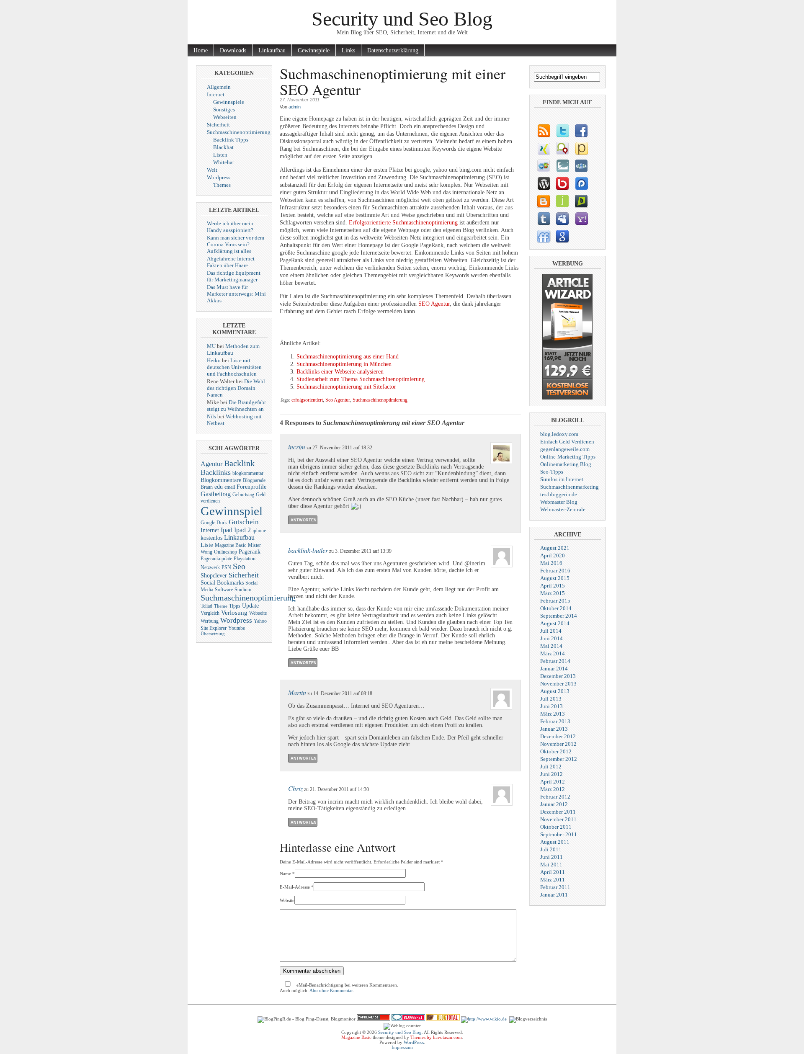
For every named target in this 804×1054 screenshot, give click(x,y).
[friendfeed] (543, 236)
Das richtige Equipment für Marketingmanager (233, 276)
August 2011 (555, 842)
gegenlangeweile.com (565, 449)
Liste (207, 544)
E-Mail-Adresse (295, 886)
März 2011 (552, 879)
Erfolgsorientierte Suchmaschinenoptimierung (403, 222)
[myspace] (562, 218)
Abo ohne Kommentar (331, 990)
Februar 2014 (555, 661)
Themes (222, 185)
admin (295, 106)
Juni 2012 (551, 774)
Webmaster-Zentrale (562, 509)
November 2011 (558, 819)
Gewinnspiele (314, 50)
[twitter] (562, 130)
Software (224, 590)
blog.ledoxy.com (559, 434)
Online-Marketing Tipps (567, 457)
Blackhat (223, 147)
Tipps (234, 606)
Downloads (233, 50)
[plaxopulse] (581, 183)
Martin (297, 692)
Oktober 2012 (556, 751)
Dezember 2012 (558, 736)
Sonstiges (224, 109)
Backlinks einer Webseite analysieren (340, 372)
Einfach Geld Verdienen (567, 441)
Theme (220, 606)
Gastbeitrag (216, 493)
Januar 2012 (554, 804)
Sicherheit (218, 124)
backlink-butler (308, 550)
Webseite (258, 613)
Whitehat (223, 162)
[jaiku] (562, 201)
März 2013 (552, 714)
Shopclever (214, 575)
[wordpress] (543, 183)
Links (348, 50)
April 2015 (552, 585)
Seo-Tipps (551, 472)
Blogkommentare (221, 480)
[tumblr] (543, 218)
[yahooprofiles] (581, 218)
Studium (242, 590)
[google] (562, 236)
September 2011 (558, 834)
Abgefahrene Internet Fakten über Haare (231, 261)
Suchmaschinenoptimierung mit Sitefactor (346, 387)
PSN (226, 567)
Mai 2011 (551, 864)
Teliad (206, 606)
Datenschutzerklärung (392, 50)
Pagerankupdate (216, 559)
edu (218, 487)
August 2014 (555, 623)
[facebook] (581, 130)
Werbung (210, 621)
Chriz (295, 788)
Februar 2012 (555, 797)
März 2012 (552, 789)
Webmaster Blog (558, 502)
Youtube (236, 628)
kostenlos (211, 538)
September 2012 (558, 759)
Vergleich (210, 613)
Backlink (239, 463)
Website (287, 900)
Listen (220, 155)
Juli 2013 (551, 699)
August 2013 (555, 691)
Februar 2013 (555, 721)
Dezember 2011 (558, 812)
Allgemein (219, 87)
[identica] (562, 148)
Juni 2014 (551, 638)
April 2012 (552, 781)
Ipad (226, 529)
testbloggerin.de (558, 494)
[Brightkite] (581, 201)
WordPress (414, 1042)
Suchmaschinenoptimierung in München (344, 364)
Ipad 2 (242, 529)
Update (250, 606)
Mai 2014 (551, 646)
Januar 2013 (554, 729)
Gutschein (244, 522)
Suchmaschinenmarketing (569, 487)
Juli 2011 (551, 849)
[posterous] (581, 148)
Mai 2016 (551, 563)
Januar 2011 (554, 895)
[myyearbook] (543, 166)
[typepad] (562, 166)
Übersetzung (213, 633)
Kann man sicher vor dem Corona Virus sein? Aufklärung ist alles (235, 244)
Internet (215, 94)
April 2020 (552, 555)
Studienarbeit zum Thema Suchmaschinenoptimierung (360, 379)
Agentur (211, 463)
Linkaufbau (272, 50)
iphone (259, 530)
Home (200, 50)
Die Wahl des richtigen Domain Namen (236, 388)
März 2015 (552, 593)
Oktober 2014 (556, 608)
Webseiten (225, 117)
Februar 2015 (555, 601)
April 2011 (552, 872)
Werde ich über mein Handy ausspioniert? (230, 226)
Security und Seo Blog (402, 19)
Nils (211, 416)
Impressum (402, 1047)
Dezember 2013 (558, 676)
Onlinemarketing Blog (565, 464)
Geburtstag (243, 494)
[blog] (543, 130)
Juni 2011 (551, 857)
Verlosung (234, 612)
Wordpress (218, 177)
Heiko (214, 360)
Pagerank (249, 552)
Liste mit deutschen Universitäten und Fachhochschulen (234, 367)
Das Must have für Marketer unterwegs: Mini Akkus (236, 294)
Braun (207, 487)
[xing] (543, 148)
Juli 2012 (551, 766)
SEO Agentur (434, 304)
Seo (239, 566)
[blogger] (543, 201)
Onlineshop (225, 552)
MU (211, 346)
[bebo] (562, 183)
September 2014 (558, 616)
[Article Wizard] (567, 397)
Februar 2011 (555, 887)
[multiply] (581, 166)
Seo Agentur (337, 400)
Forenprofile (251, 487)
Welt (212, 170)
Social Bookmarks (222, 583)
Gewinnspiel (232, 511)
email (229, 487)
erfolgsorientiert (307, 400)
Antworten (304, 520)
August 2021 (555, 548)
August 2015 (555, 578)
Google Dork (214, 523)
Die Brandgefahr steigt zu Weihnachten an (236, 405)
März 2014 (552, 653)
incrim (296, 446)
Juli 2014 (551, 631)
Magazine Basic (230, 545)
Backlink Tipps (230, 140)
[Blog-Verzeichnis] (408, 1018)
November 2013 (558, 683)
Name (285, 873)
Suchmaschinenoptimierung (239, 132)
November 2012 (558, 744)
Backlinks (216, 472)
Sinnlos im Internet (561, 479)
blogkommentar (247, 473)
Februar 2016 (555, 570)
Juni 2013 (551, 706)
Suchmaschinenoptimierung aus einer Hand (347, 356)
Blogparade (254, 480)
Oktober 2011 (556, 827)
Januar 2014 (554, 668)
